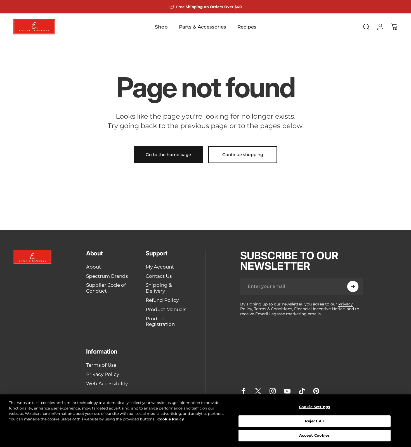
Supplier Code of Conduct (106, 288)
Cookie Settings (314, 406)
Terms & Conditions (273, 308)
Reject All (314, 421)
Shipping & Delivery (159, 288)
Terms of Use (101, 365)
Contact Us (159, 276)
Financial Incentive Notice (319, 308)
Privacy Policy (102, 374)
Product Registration (160, 321)
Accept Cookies (314, 435)
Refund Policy (162, 300)
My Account (160, 267)
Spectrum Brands (107, 276)
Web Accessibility (107, 383)
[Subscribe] (352, 286)
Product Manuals (166, 309)
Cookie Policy (170, 419)
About (93, 267)
